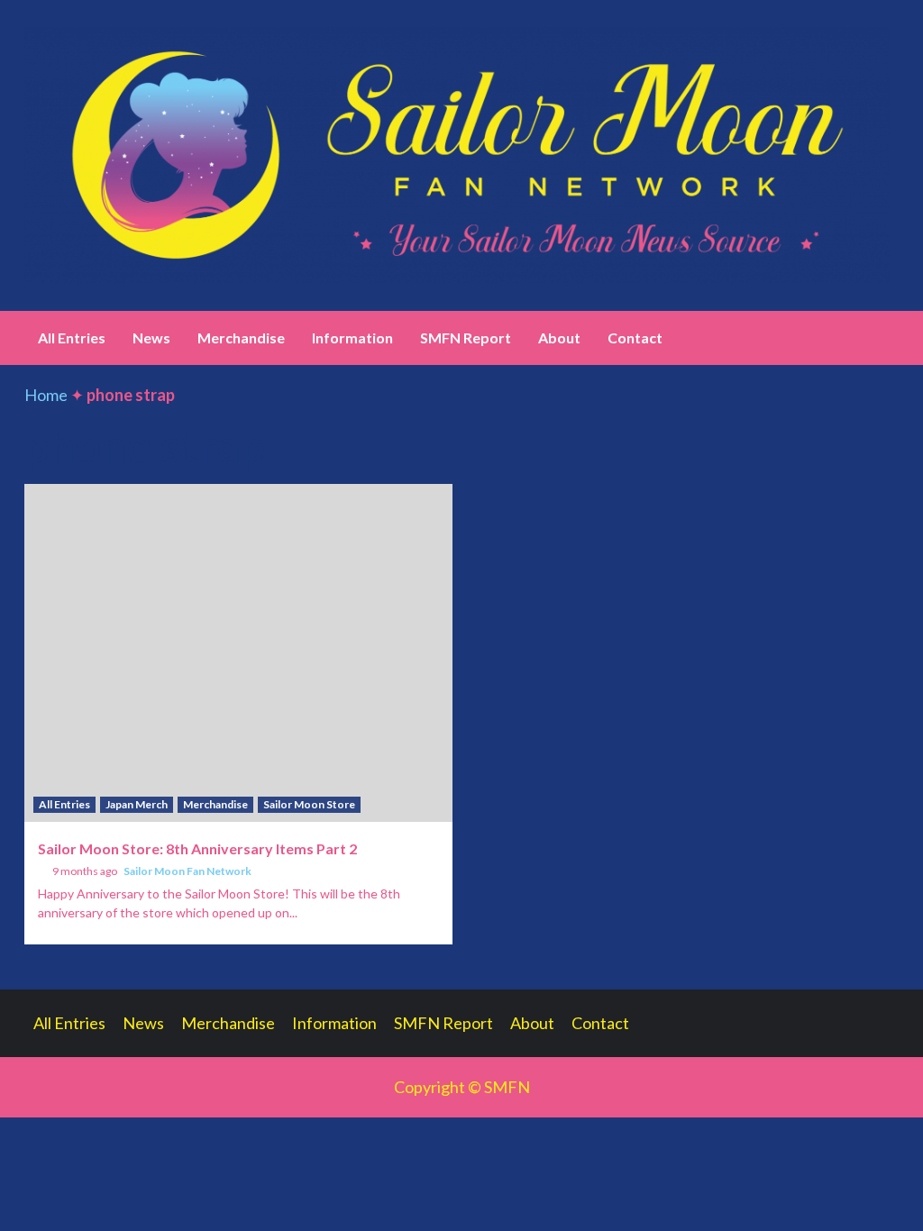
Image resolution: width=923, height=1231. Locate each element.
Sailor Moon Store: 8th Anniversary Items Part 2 (197, 848)
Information (352, 337)
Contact (635, 337)
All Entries (71, 337)
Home (46, 395)
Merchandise (241, 337)
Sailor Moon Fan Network (187, 871)
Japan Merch (136, 804)
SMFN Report (465, 337)
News (151, 337)
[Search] (887, 338)
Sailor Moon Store (309, 804)
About (559, 337)
